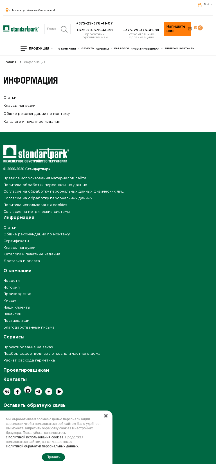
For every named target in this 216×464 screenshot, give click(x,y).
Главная (10, 62)
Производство (17, 294)
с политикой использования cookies (34, 437)
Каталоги (121, 48)
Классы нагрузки (19, 105)
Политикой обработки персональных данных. (42, 446)
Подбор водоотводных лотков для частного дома (51, 353)
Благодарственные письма (29, 327)
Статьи (9, 97)
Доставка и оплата (21, 261)
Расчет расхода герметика (29, 360)
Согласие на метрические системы (36, 211)
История (11, 287)
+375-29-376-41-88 (141, 30)
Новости (11, 280)
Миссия (10, 300)
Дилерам (171, 48)
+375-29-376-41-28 (95, 30)
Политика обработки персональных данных (45, 185)
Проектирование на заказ (28, 347)
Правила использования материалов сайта (44, 178)
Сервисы (102, 49)
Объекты (87, 48)
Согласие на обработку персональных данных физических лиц (63, 191)
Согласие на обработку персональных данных (47, 198)
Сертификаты (16, 241)
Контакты (187, 48)
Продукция (39, 49)
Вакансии (12, 314)
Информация (18, 218)
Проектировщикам (145, 49)
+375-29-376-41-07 (95, 23)
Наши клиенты (16, 307)
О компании (67, 49)
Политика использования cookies (35, 205)
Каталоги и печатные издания (31, 121)
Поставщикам (16, 320)
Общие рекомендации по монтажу (36, 113)
